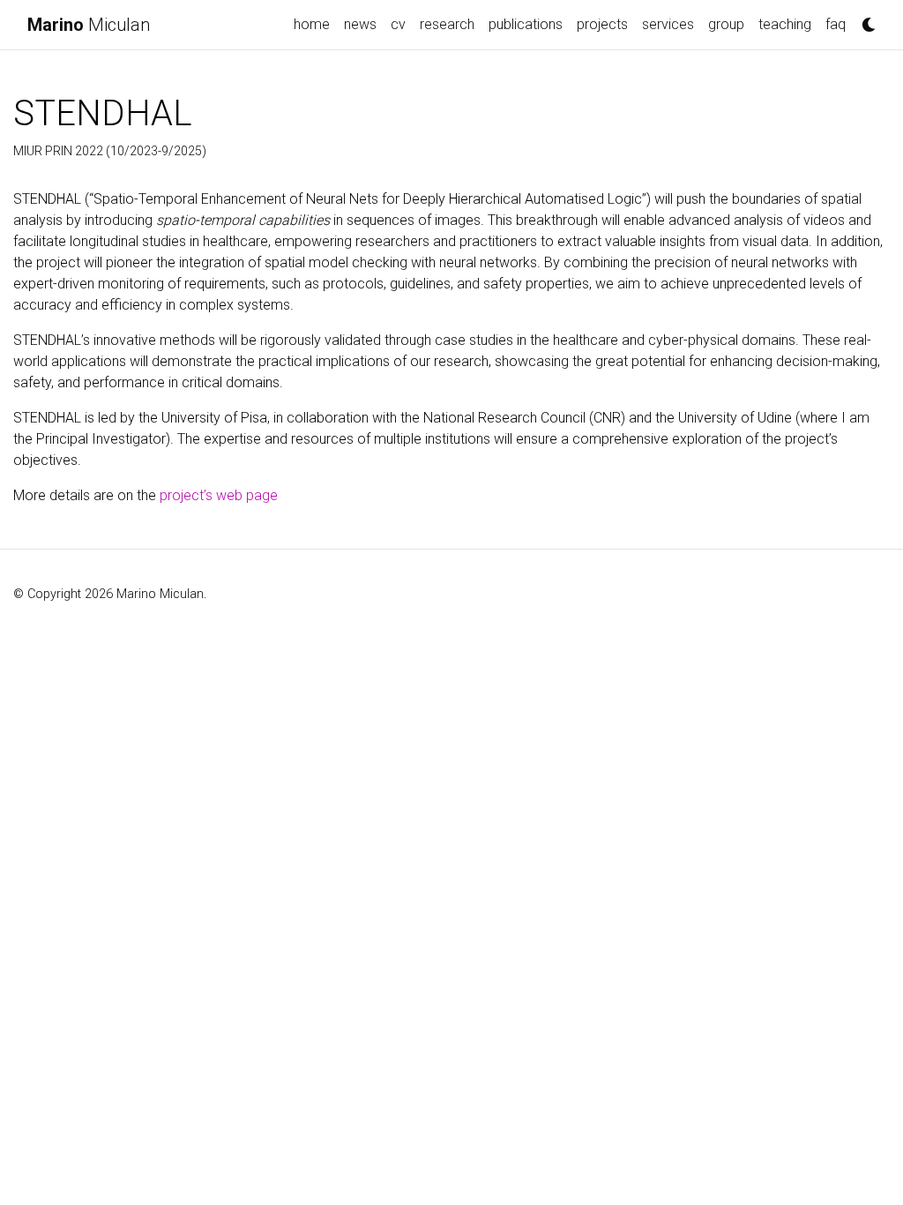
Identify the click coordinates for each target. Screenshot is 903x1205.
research (447, 24)
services (668, 24)
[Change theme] (864, 19)
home (312, 24)
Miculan (88, 24)
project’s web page (219, 495)
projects (602, 24)
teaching (784, 24)
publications (526, 24)
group (726, 24)
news (360, 24)
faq (835, 24)
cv (398, 24)
